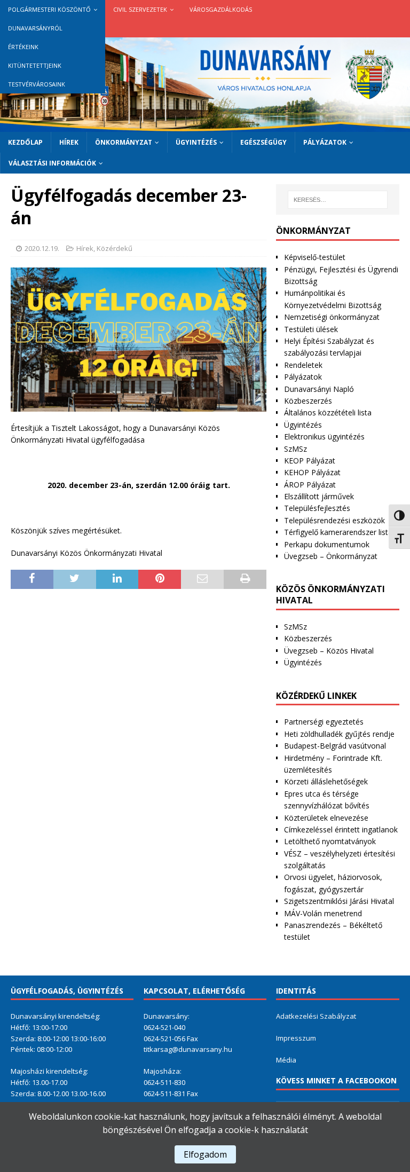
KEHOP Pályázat (312, 472)
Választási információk (52, 163)
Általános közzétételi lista (328, 412)
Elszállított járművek (319, 496)
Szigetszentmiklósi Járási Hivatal (339, 901)
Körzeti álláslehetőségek (326, 781)
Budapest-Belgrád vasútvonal (335, 746)
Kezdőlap (25, 142)
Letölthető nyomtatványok (330, 841)
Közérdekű (114, 248)
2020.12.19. (42, 248)
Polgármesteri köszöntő (49, 9)
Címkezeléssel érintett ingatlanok (341, 829)
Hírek (68, 142)
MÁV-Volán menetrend (323, 913)
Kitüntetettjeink (34, 65)
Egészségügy (263, 142)
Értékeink (23, 47)
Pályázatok (324, 142)
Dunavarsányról (35, 28)
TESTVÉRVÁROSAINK (36, 84)
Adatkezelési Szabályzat (316, 1016)
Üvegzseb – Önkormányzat (330, 556)
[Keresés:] (337, 200)
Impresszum (296, 1038)
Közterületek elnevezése (326, 818)
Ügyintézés (196, 142)
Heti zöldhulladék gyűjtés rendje (339, 734)
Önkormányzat (123, 142)
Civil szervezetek (140, 9)
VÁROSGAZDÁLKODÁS (221, 9)
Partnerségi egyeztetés (324, 722)
